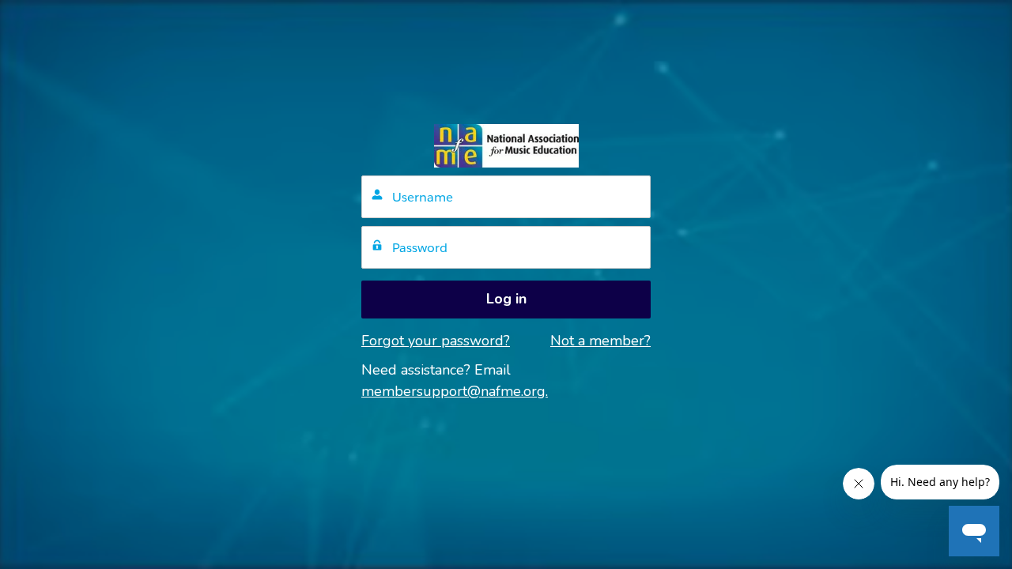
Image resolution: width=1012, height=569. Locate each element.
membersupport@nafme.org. (454, 391)
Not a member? (600, 340)
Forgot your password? (435, 340)
